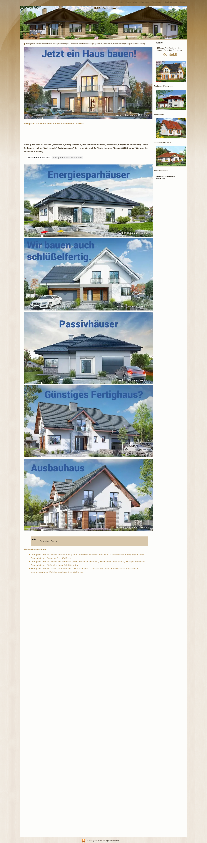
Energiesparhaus (131, 2)
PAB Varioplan (105, 8)
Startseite (119, 2)
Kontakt (182, 2)
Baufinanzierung (171, 2)
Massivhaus (144, 2)
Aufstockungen (157, 2)
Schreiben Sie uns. (49, 541)
